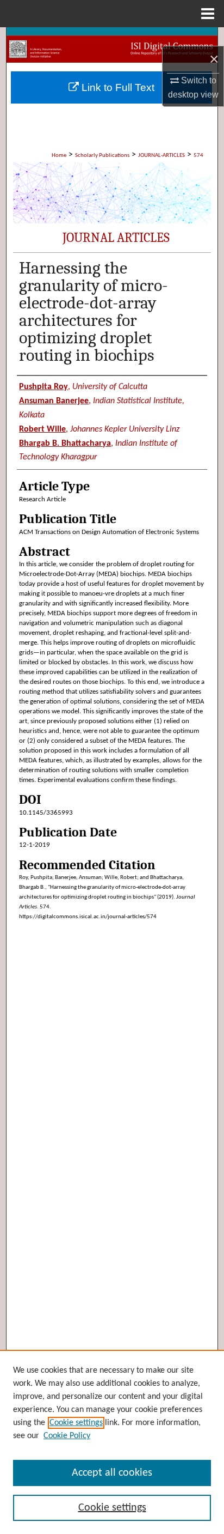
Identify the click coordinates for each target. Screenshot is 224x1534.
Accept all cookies (112, 1473)
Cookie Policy (66, 1436)
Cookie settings (76, 1422)
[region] (112, 1442)
